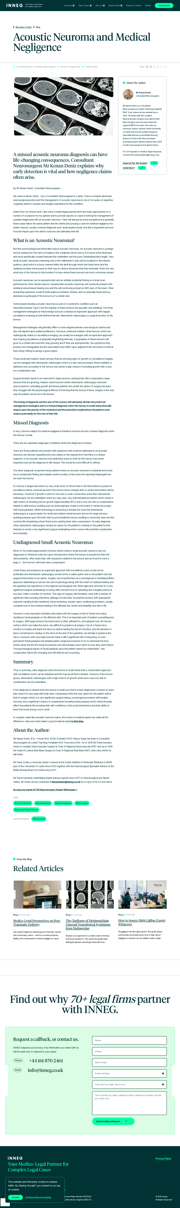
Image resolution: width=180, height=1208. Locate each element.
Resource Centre (133, 6)
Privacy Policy (163, 1158)
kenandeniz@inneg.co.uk (66, 781)
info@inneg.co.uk (45, 1070)
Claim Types (83, 6)
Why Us (99, 6)
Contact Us (164, 5)
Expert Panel (114, 6)
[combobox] (129, 1084)
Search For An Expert (135, 163)
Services (68, 6)
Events (148, 6)
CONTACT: (129, 168)
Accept (15, 1197)
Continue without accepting (38, 1197)
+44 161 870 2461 (46, 1060)
